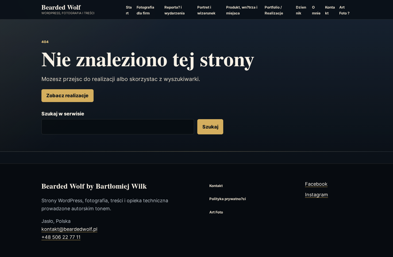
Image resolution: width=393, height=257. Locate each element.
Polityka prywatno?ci (227, 199)
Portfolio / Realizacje (274, 10)
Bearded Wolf (60, 6)
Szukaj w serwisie (62, 113)
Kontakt (330, 10)
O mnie (316, 10)
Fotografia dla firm (145, 10)
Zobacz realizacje (67, 95)
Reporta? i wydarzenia (174, 10)
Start (129, 10)
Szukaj (210, 127)
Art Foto (216, 212)
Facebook (316, 184)
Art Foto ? (344, 10)
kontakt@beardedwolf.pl (69, 229)
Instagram (316, 194)
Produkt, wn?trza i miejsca (241, 10)
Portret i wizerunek (206, 10)
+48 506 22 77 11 (60, 237)
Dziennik (301, 10)
